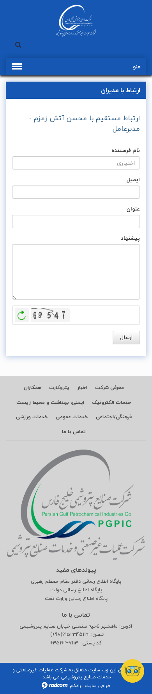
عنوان (133, 209)
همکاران (32, 387)
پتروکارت (59, 387)
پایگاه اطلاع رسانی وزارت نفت (76, 598)
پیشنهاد (130, 238)
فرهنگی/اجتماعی (114, 416)
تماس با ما (74, 431)
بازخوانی (22, 313)
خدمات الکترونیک (111, 402)
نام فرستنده (125, 150)
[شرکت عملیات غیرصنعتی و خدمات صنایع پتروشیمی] (76, 21)
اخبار (82, 387)
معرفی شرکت (109, 387)
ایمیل (133, 179)
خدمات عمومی (72, 416)
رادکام (75, 686)
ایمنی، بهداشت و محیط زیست (50, 402)
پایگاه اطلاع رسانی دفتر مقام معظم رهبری (76, 581)
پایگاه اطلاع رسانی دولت (76, 590)
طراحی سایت (97, 686)
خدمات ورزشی (32, 416)
